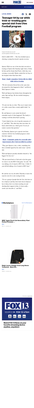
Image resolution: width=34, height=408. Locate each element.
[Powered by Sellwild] (30, 296)
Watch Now (29, 2)
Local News (6, 14)
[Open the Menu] (2, 2)
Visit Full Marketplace (27, 202)
